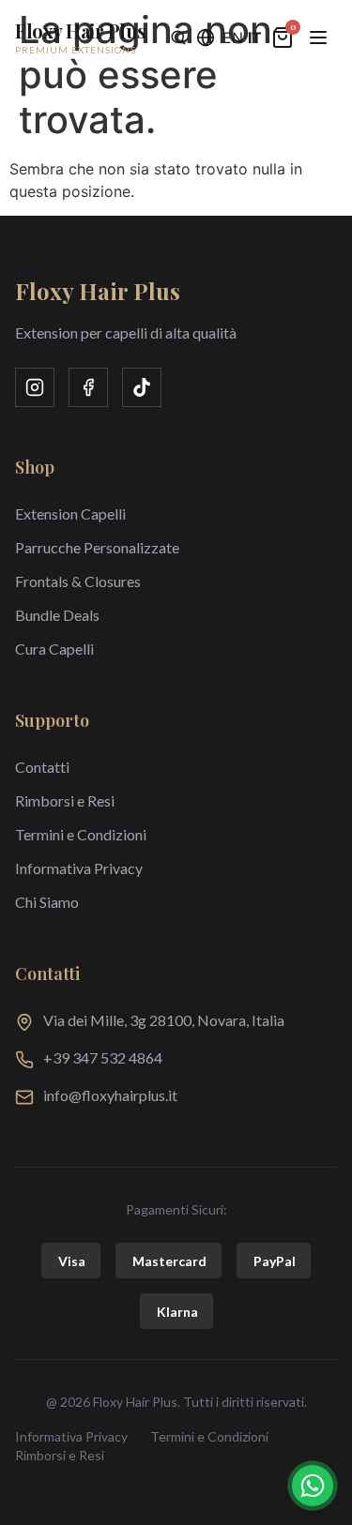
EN (232, 37)
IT (255, 37)
